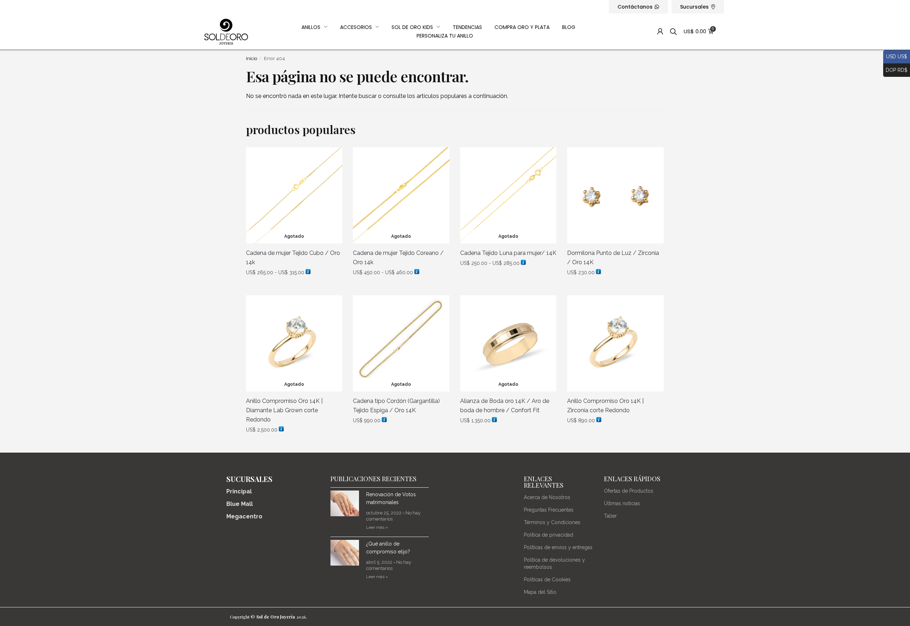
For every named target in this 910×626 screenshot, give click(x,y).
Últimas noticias (622, 503)
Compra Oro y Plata (522, 27)
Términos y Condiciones (552, 522)
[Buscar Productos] (673, 31)
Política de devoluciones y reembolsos (554, 563)
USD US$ (895, 56)
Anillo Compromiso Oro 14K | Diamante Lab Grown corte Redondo (284, 410)
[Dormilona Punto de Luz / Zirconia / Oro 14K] (615, 195)
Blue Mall (239, 504)
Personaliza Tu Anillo (445, 35)
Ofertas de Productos (628, 491)
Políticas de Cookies (547, 579)
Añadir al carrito (615, 287)
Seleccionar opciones (294, 287)
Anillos (310, 27)
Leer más (294, 444)
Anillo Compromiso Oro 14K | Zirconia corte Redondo (605, 406)
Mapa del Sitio (540, 592)
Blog (568, 27)
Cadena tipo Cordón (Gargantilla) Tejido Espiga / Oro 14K (396, 406)
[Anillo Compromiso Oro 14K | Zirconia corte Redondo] (615, 343)
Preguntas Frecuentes (549, 510)
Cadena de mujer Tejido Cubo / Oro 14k (293, 258)
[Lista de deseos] (331, 158)
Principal (239, 491)
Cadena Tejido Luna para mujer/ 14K (508, 253)
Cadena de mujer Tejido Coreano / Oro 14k (398, 258)
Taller (610, 516)
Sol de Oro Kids (412, 27)
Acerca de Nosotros (547, 497)
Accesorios (356, 27)
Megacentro (244, 516)
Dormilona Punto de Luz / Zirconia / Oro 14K (613, 258)
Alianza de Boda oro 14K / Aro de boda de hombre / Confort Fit (504, 406)
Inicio (251, 58)
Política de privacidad (548, 535)
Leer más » (377, 527)
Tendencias (467, 27)
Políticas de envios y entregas (558, 547)
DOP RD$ (895, 69)
